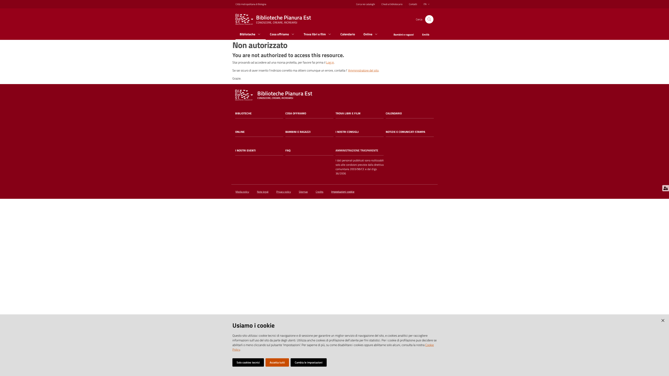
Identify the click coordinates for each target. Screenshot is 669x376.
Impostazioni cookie (342, 192)
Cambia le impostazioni (308, 362)
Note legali (262, 192)
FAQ (287, 150)
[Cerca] (429, 19)
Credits (319, 192)
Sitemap (303, 192)
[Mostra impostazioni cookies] (665, 188)
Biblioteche (243, 113)
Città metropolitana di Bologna (251, 4)
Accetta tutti (277, 362)
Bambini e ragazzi (298, 132)
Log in (330, 62)
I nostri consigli (347, 132)
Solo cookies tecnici (248, 362)
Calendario (394, 113)
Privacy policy (283, 192)
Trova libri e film (348, 113)
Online (240, 132)
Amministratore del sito (363, 70)
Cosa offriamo (295, 113)
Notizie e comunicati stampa (405, 132)
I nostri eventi (245, 150)
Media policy (242, 192)
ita (425, 4)
